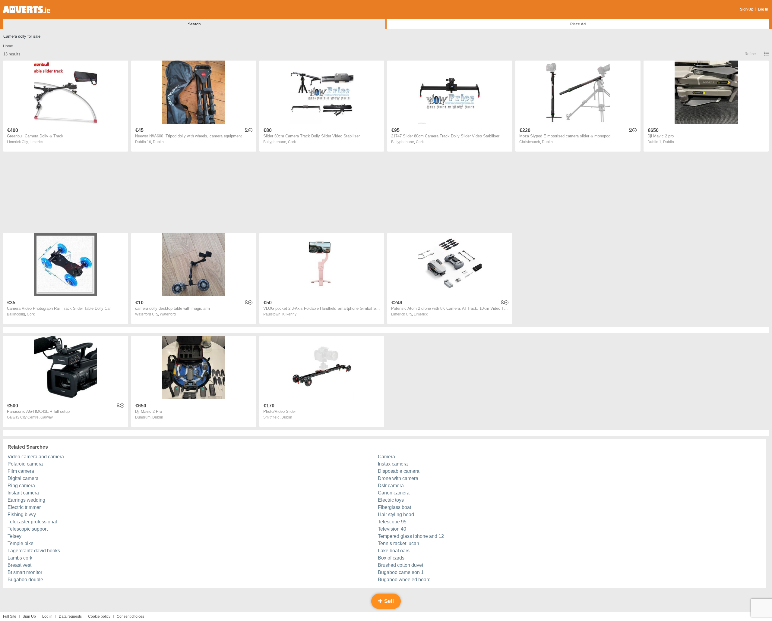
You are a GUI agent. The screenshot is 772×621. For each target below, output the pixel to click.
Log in (47, 616)
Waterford (168, 314)
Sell (388, 601)
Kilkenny (289, 314)
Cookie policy (99, 616)
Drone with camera (398, 478)
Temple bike (20, 543)
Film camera (21, 471)
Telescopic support (28, 529)
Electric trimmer (24, 507)
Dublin (158, 142)
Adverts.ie (26, 9)
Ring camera (21, 485)
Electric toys (391, 500)
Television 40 (392, 529)
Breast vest (19, 565)
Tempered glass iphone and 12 (411, 536)
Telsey (14, 536)
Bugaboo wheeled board (404, 579)
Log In (763, 9)
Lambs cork (20, 557)
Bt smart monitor (25, 572)
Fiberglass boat (394, 507)
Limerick (36, 142)
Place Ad (578, 24)
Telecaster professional (32, 521)
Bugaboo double (25, 579)
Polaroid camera (25, 463)
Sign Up (746, 9)
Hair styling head (396, 514)
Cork (292, 142)
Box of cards (391, 557)
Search (194, 24)
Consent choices (130, 616)
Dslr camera (391, 485)
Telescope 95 (392, 521)
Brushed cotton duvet (400, 565)
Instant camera (23, 492)
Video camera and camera (36, 456)
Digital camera (23, 478)
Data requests (70, 616)
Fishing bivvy (22, 514)
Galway (46, 417)
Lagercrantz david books (34, 550)
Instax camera (393, 463)
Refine (750, 54)
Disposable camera (398, 471)
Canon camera (394, 492)
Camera (386, 456)
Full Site (9, 616)
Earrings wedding (26, 500)
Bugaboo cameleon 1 (401, 572)
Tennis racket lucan (398, 543)
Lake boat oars (394, 550)
